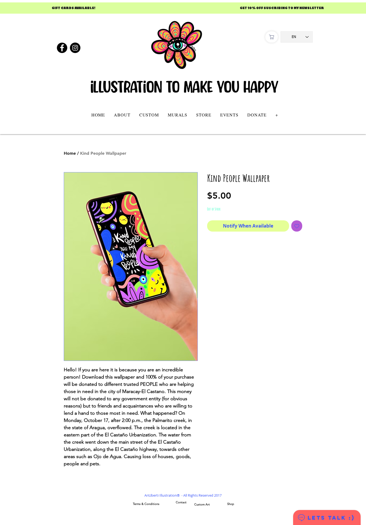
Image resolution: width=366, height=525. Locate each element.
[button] (149, 114)
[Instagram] (75, 48)
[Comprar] (271, 37)
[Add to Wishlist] (296, 226)
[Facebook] (62, 48)
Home (70, 153)
